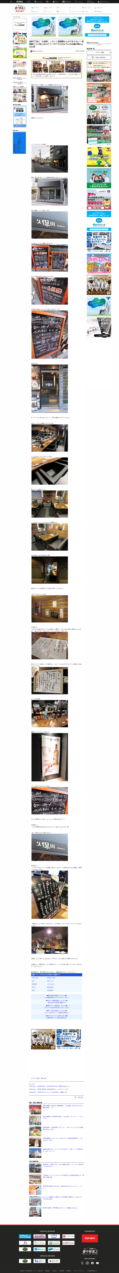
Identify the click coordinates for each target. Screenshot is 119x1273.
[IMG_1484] (56, 537)
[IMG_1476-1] (56, 800)
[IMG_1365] (56, 192)
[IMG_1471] (56, 225)
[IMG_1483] (56, 713)
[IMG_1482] (56, 438)
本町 (45, 1078)
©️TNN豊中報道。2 (92, 1270)
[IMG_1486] (56, 570)
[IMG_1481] (56, 159)
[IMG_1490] (56, 757)
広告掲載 (61, 1270)
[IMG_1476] (56, 334)
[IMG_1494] (56, 895)
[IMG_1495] (56, 645)
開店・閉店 (40, 1078)
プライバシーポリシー (79, 1270)
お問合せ (54, 1270)
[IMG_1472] (56, 258)
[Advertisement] (43, 1061)
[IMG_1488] (56, 608)
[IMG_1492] (56, 680)
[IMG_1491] (56, 940)
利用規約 (68, 1270)
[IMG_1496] (56, 471)
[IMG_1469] (56, 99)
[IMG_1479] (56, 389)
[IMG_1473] (56, 291)
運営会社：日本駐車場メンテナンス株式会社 (31, 1270)
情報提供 (47, 1270)
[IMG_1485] (56, 504)
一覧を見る (80, 1097)
